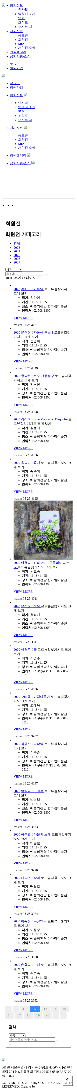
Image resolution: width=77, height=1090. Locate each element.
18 (28, 1015)
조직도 (23, 22)
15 (64, 1009)
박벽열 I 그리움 (32, 791)
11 (24, 1009)
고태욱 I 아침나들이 (36, 696)
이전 (16, 1009)
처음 (8, 1009)
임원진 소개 (26, 14)
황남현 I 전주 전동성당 (38, 376)
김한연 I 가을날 (32, 289)
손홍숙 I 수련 (31, 964)
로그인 (15, 64)
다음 (56, 1015)
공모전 (23, 35)
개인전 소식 (26, 47)
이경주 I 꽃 (29, 649)
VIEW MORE (23, 318)
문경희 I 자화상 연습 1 (37, 332)
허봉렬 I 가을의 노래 (36, 834)
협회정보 (16, 5)
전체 (17, 243)
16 (9, 1015)
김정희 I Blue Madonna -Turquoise (44, 419)
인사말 (23, 9)
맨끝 (63, 1015)
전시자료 (16, 31)
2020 (17, 289)
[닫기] (10, 1044)
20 (47, 1015)
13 (45, 1009)
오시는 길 (25, 26)
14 (55, 1009)
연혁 (21, 18)
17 (19, 1015)
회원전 (23, 39)
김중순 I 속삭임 (32, 744)
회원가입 (16, 68)
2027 (17, 262)
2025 (17, 255)
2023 (17, 247)
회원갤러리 (18, 52)
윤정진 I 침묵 (31, 606)
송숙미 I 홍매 (31, 462)
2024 (17, 251)
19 (38, 1015)
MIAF (22, 43)
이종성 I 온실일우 (34, 921)
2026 (17, 258)
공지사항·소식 (20, 56)
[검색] (57, 1040)
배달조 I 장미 (31, 878)
